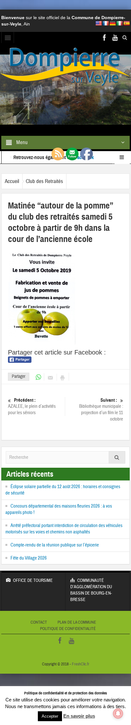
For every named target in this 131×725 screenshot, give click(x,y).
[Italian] (119, 23)
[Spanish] (126, 23)
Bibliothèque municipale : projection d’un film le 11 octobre (101, 409)
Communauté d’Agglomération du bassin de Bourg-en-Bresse (91, 590)
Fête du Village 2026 (28, 558)
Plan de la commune (77, 622)
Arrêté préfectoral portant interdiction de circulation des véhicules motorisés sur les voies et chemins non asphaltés (63, 529)
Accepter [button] (50, 716)
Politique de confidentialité (68, 628)
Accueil (12, 181)
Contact (39, 622)
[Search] (117, 457)
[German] (112, 23)
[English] (98, 23)
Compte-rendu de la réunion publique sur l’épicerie (54, 545)
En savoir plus (79, 716)
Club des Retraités (44, 181)
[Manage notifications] (118, 713)
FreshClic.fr (80, 664)
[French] (105, 23)
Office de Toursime (33, 580)
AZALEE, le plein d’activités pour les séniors (32, 406)
